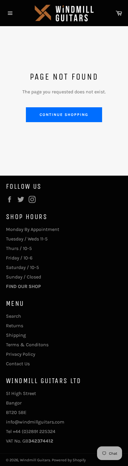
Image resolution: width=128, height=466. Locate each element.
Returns (14, 325)
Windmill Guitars (35, 460)
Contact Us (18, 363)
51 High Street (21, 393)
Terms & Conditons (27, 344)
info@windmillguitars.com (35, 422)
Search (13, 316)
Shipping (16, 335)
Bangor (14, 403)
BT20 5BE (16, 412)
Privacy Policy (20, 354)
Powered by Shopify (69, 460)
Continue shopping (64, 114)
